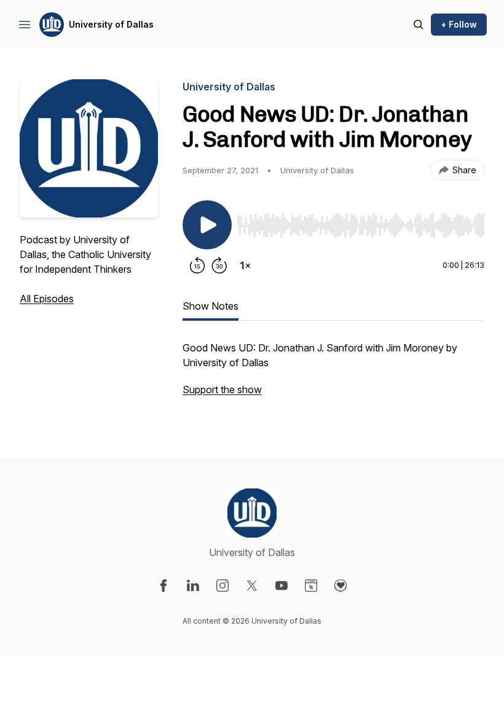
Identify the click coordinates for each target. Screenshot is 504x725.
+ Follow (459, 24)
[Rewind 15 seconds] (197, 265)
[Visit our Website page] (311, 585)
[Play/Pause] (207, 224)
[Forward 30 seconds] (219, 265)
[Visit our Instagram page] (222, 585)
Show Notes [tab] (210, 306)
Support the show (222, 389)
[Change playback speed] (245, 265)
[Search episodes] (418, 24)
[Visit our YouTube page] (281, 585)
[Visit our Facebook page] (163, 585)
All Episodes (47, 298)
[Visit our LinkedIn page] (193, 585)
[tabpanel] (333, 374)
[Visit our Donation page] (340, 585)
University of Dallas (111, 24)
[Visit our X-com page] (252, 585)
